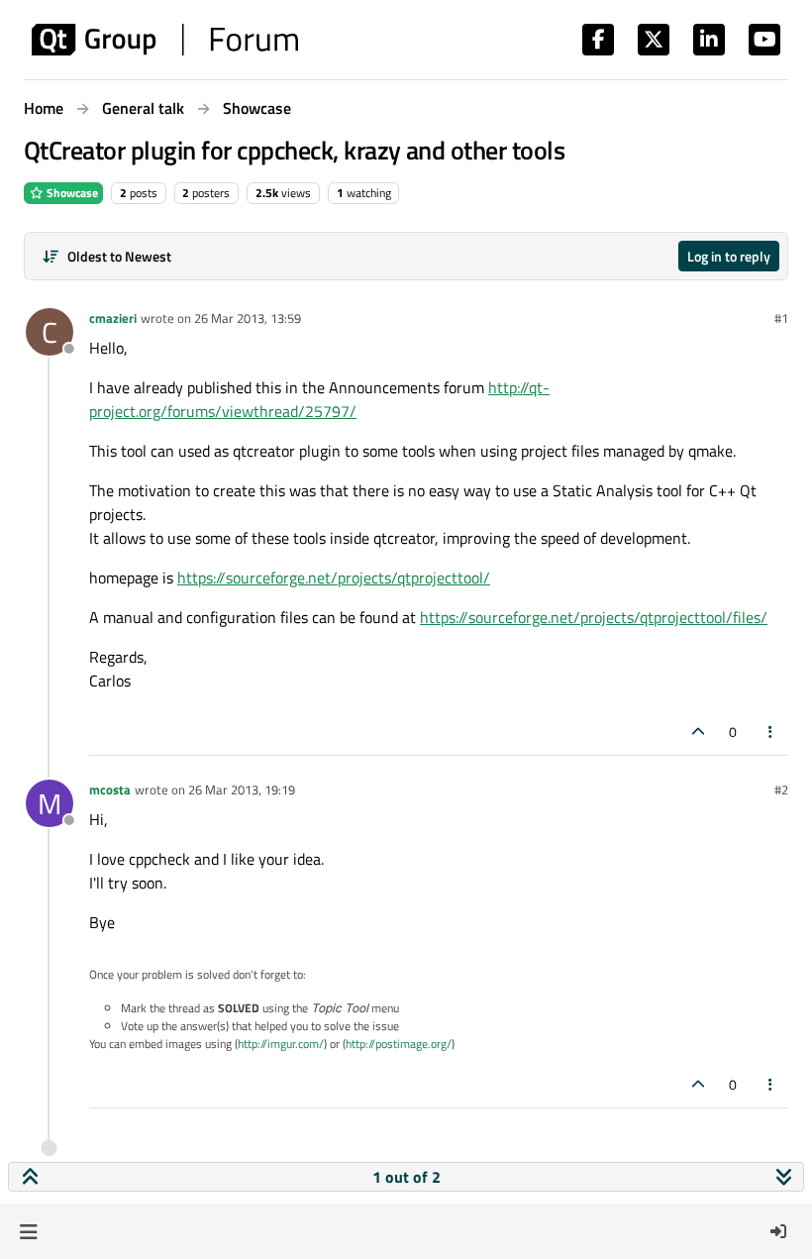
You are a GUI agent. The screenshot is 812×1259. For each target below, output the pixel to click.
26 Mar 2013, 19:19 (241, 789)
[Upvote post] (698, 731)
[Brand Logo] (165, 39)
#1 (781, 318)
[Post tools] (771, 731)
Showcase (71, 192)
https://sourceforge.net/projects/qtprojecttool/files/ (593, 617)
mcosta (110, 789)
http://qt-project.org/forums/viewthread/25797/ (319, 399)
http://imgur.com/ (281, 1043)
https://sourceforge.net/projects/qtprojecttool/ (333, 577)
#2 (781, 789)
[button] (28, 1231)
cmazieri (113, 318)
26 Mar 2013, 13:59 (247, 318)
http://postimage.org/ (399, 1043)
